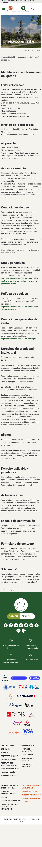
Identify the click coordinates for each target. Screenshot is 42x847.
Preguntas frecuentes (10, 801)
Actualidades (27, 755)
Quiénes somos (28, 745)
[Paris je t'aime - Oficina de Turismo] (3, 8)
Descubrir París (7, 745)
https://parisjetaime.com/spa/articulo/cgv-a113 (20, 339)
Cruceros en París (8, 759)
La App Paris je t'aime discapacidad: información (9, 806)
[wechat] (31, 625)
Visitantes (26, 616)
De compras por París (10, 769)
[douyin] (36, 625)
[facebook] (6, 625)
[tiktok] (21, 625)
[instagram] (11, 625)
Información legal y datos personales (13, 590)
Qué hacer (5, 749)
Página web (13, 616)
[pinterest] (26, 625)
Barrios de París (8, 772)
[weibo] (18, 631)
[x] (24, 631)
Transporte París (8, 776)
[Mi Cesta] (32, 9)
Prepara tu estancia (9, 756)
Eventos (4, 752)
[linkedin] (16, 625)
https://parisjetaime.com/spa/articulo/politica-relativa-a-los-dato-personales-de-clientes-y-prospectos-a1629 (19, 281)
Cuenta (4, 797)
